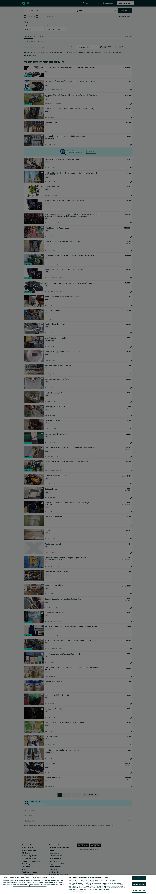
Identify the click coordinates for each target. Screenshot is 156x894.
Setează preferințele (139, 890)
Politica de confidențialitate (38, 886)
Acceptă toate (138, 878)
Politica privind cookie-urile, (21, 886)
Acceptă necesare (138, 884)
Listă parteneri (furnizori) (76, 891)
